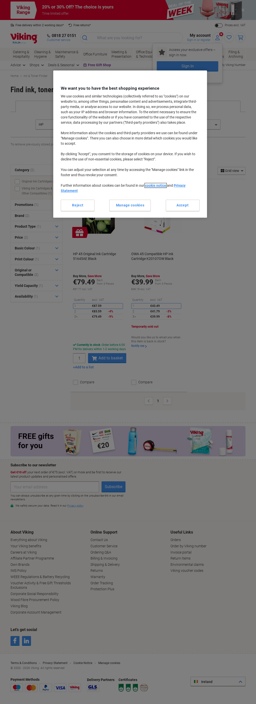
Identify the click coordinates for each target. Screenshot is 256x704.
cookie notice (155, 185)
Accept (182, 205)
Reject (77, 205)
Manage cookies (130, 205)
